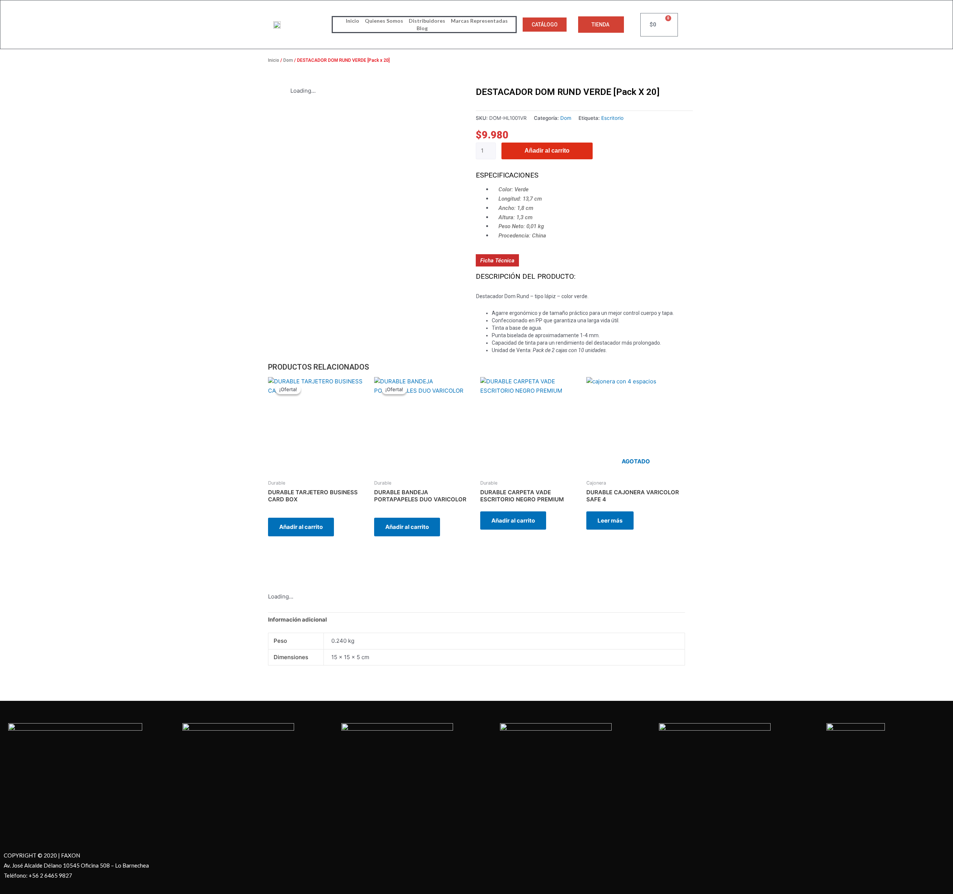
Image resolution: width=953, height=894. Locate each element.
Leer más (609, 520)
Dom (288, 60)
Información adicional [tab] (297, 619)
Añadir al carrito (547, 150)
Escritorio (612, 118)
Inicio (352, 20)
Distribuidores (427, 20)
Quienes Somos (384, 20)
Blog (422, 28)
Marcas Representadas (479, 20)
